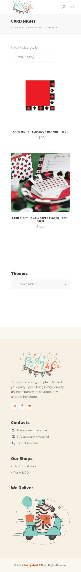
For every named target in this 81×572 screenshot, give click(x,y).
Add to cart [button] (40, 149)
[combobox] (33, 57)
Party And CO (33, 565)
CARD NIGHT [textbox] (40, 284)
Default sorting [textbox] (25, 57)
